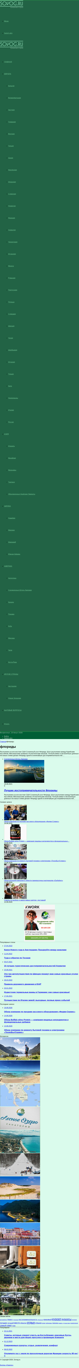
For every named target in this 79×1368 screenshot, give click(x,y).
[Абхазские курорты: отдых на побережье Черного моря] (20, 1152)
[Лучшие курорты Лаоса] (20, 1106)
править (60, 1323)
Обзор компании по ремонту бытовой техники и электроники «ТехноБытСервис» (35, 861)
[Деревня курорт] (20, 1222)
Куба (10, 626)
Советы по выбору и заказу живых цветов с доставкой (25, 900)
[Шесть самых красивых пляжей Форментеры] (20, 1083)
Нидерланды (13, 398)
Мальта (11, 266)
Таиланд (11, 482)
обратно (23, 1323)
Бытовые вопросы (12, 710)
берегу (10, 1320)
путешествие (66, 1323)
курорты (66, 1319)
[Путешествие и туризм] (11, 7)
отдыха (38, 1323)
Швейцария (12, 350)
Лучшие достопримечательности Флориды (30, 790)
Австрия (11, 110)
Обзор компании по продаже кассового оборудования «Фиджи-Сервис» (31, 821)
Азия (6, 434)
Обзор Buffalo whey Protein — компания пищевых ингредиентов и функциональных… (36, 841)
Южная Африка (14, 554)
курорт (56, 1319)
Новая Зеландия (14, 698)
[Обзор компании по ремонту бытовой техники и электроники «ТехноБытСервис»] (15, 859)
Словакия (12, 314)
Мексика (11, 638)
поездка (55, 1323)
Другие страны (11, 674)
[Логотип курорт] (20, 1129)
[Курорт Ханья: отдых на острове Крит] (20, 1245)
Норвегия (12, 206)
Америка (8, 566)
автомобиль (3, 1319)
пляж (43, 1323)
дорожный (15, 1319)
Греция (11, 146)
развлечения (74, 1323)
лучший (10, 1323)
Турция (11, 374)
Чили (10, 650)
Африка (7, 506)
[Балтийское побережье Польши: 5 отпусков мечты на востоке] (20, 1198)
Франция (11, 218)
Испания (11, 362)
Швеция (11, 326)
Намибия (11, 518)
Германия (12, 122)
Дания (10, 158)
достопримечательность (28, 1319)
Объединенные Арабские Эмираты (21, 494)
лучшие (3, 1323)
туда (13, 1325)
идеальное (40, 1319)
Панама (11, 614)
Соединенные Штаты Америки (20, 590)
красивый (48, 1320)
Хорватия (12, 230)
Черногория (12, 242)
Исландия (12, 254)
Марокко (11, 530)
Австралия (12, 686)
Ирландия (12, 182)
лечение (74, 1319)
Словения (12, 194)
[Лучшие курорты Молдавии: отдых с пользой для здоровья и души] (20, 1314)
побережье (48, 1323)
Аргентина (12, 578)
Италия (11, 410)
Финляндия (12, 170)
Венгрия (11, 134)
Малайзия (12, 458)
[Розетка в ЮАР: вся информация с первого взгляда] (20, 1268)
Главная (3, 741)
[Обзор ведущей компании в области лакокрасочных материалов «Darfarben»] (15, 879)
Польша (11, 302)
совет (9, 1325)
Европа (7, 74)
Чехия (10, 338)
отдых (31, 1322)
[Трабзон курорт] (20, 1291)
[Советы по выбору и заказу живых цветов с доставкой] (15, 898)
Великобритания (14, 98)
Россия (11, 422)
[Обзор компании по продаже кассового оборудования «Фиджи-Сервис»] (15, 820)
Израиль (11, 446)
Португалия (12, 290)
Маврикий (12, 542)
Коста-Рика (12, 662)
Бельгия (11, 86)
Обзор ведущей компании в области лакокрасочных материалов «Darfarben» (33, 880)
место (17, 1323)
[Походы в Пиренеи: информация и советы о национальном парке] (20, 1059)
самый (3, 1325)
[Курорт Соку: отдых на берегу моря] (20, 1175)
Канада (11, 602)
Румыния (11, 278)
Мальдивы (12, 470)
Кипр (10, 386)
